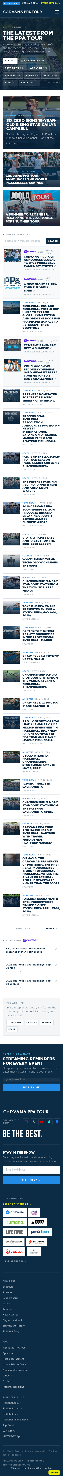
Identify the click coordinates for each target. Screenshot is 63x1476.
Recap (32, 75)
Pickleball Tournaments (16, 1420)
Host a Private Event (14, 1365)
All (10, 60)
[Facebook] (57, 1121)
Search (53, 241)
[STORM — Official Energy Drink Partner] (36, 1242)
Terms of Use (35, 1461)
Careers (7, 1376)
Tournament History (14, 1326)
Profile (51, 75)
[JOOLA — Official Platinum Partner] (37, 1222)
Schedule (8, 1287)
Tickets (8, 1309)
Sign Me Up (31, 1180)
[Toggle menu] (56, 11)
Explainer (29, 82)
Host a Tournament (13, 1359)
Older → (51, 928)
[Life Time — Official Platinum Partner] (15, 1232)
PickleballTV (11, 1414)
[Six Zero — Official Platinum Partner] (13, 1242)
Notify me (31, 1087)
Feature (13, 75)
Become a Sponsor (17, 1204)
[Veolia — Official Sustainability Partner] (14, 1251)
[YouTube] (41, 1121)
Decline (47, 1468)
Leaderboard (10, 1298)
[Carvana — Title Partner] (15, 1212)
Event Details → (50, 3)
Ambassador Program (15, 1370)
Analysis (38, 68)
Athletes (7, 1292)
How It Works (10, 1315)
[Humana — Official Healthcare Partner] (15, 1222)
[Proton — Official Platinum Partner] (40, 1232)
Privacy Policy (13, 1461)
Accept (54, 1472)
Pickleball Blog (11, 1332)
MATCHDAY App (13, 1436)
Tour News (15, 68)
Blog (10, 82)
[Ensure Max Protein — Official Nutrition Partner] (34, 1212)
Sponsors (8, 1353)
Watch (6, 1304)
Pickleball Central (13, 1409)
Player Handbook (12, 1320)
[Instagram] (26, 1121)
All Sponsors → (16, 1261)
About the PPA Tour (14, 1348)
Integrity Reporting (13, 1387)
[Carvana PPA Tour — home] (23, 12)
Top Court (9, 1425)
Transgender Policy (17, 1465)
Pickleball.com (34, 60)
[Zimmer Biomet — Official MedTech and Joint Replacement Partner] (34, 1251)
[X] (34, 1121)
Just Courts (10, 1431)
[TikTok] (49, 1121)
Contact (7, 1381)
